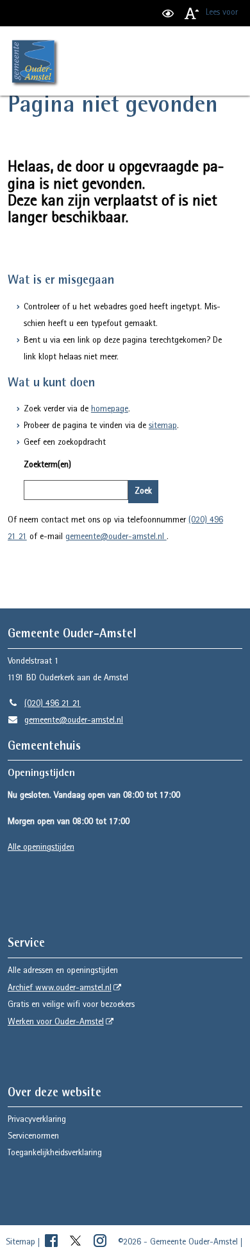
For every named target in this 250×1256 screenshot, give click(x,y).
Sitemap (20, 1242)
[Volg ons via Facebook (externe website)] (52, 1242)
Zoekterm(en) (47, 465)
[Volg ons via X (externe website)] (77, 1242)
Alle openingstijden (41, 847)
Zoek (143, 491)
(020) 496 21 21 (44, 704)
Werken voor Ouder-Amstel (56, 1022)
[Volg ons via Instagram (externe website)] (101, 1242)
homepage (109, 409)
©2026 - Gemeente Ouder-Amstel (178, 1242)
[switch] (168, 13)
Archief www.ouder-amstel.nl (60, 988)
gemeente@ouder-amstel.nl (116, 537)
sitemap (163, 426)
